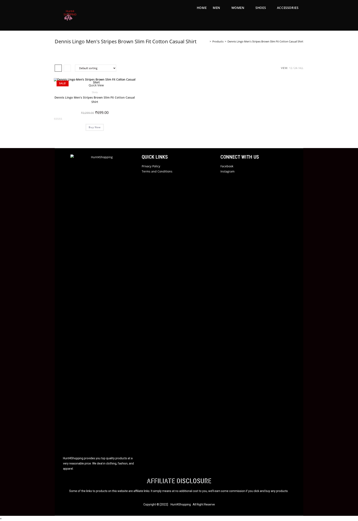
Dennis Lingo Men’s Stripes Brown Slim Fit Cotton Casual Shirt (94, 99)
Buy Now (95, 127)
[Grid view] (58, 68)
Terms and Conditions (157, 171)
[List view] (67, 68)
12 (290, 68)
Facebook (226, 166)
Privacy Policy (151, 166)
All (301, 68)
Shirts (95, 92)
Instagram (227, 171)
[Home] (207, 41)
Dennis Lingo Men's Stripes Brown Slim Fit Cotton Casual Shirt (265, 41)
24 (295, 68)
